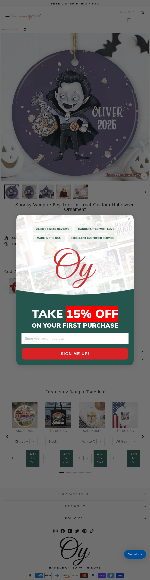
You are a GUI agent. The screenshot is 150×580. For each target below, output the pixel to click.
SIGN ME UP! (75, 354)
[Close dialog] (129, 219)
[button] (135, 554)
